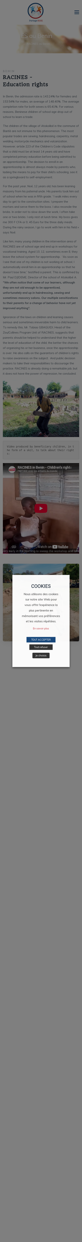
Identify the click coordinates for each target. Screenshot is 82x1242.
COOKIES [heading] (41, 586)
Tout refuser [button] (41, 647)
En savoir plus (41, 628)
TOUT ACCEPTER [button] (41, 639)
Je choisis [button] (41, 655)
